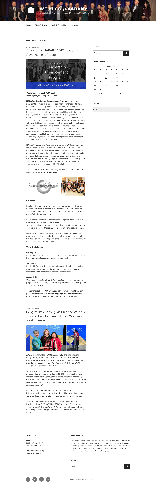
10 (106, 78)
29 (95, 89)
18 (111, 81)
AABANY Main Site (59, 25)
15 (95, 81)
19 (117, 81)
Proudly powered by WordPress (81, 479)
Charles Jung (72, 296)
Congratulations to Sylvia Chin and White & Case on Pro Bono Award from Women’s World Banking (55, 316)
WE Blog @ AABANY (64, 9)
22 (95, 85)
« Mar (100, 93)
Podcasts (74, 25)
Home (28, 25)
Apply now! (52, 172)
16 (100, 81)
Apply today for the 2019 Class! (41, 93)
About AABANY (41, 25)
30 (100, 89)
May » (122, 93)
